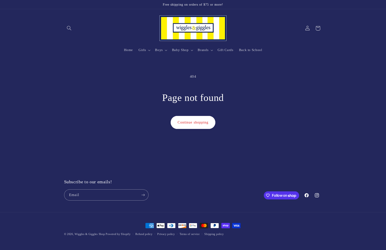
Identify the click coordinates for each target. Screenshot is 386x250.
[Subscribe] (143, 194)
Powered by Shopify (118, 234)
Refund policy (144, 234)
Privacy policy (166, 234)
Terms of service (190, 234)
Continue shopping (193, 122)
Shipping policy (214, 234)
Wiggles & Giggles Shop (90, 234)
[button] (69, 28)
